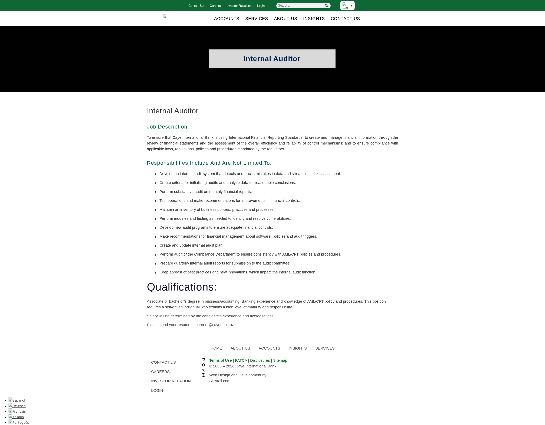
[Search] (326, 5)
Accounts (226, 18)
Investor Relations (239, 5)
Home (216, 348)
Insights (314, 18)
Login (261, 5)
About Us (285, 18)
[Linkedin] (203, 360)
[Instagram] (203, 375)
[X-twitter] (203, 370)
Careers (215, 5)
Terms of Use (220, 360)
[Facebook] (203, 365)
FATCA (241, 360)
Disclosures (260, 360)
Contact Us (196, 5)
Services (256, 18)
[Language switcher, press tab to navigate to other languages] (347, 5)
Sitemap (280, 360)
